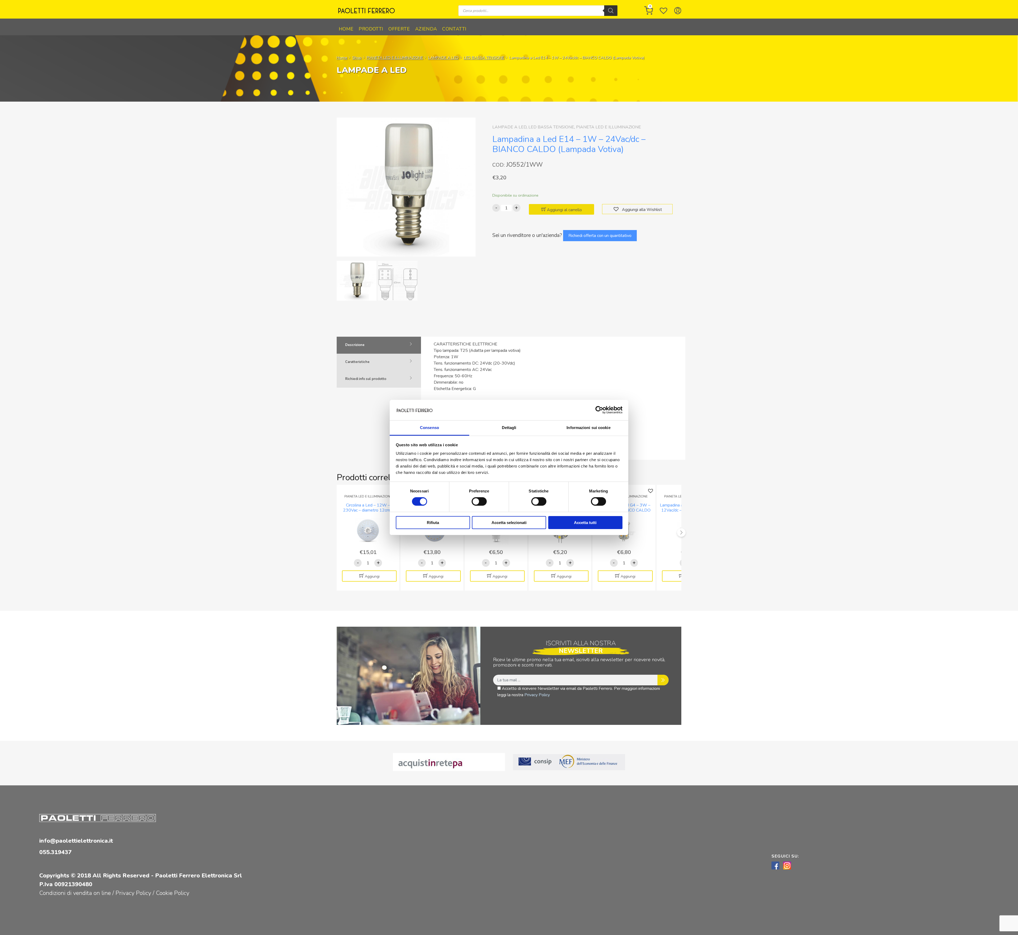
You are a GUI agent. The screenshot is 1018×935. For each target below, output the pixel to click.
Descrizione (355, 345)
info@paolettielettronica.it (76, 841)
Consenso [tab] (429, 427)
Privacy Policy (537, 695)
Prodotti (371, 29)
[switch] (479, 501)
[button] (617, 209)
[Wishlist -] (663, 11)
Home (346, 29)
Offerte (399, 29)
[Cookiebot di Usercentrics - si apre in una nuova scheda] (599, 410)
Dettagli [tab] (509, 427)
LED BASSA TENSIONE (484, 57)
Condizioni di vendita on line (75, 893)
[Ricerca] (610, 10)
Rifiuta (433, 522)
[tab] (379, 345)
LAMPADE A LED (443, 57)
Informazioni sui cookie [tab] (588, 427)
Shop (357, 57)
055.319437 (55, 852)
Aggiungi (372, 576)
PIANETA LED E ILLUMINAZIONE (395, 57)
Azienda (426, 29)
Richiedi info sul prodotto (365, 378)
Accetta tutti (585, 522)
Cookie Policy (172, 893)
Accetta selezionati (509, 522)
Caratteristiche (357, 362)
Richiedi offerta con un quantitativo (599, 236)
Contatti (454, 29)
